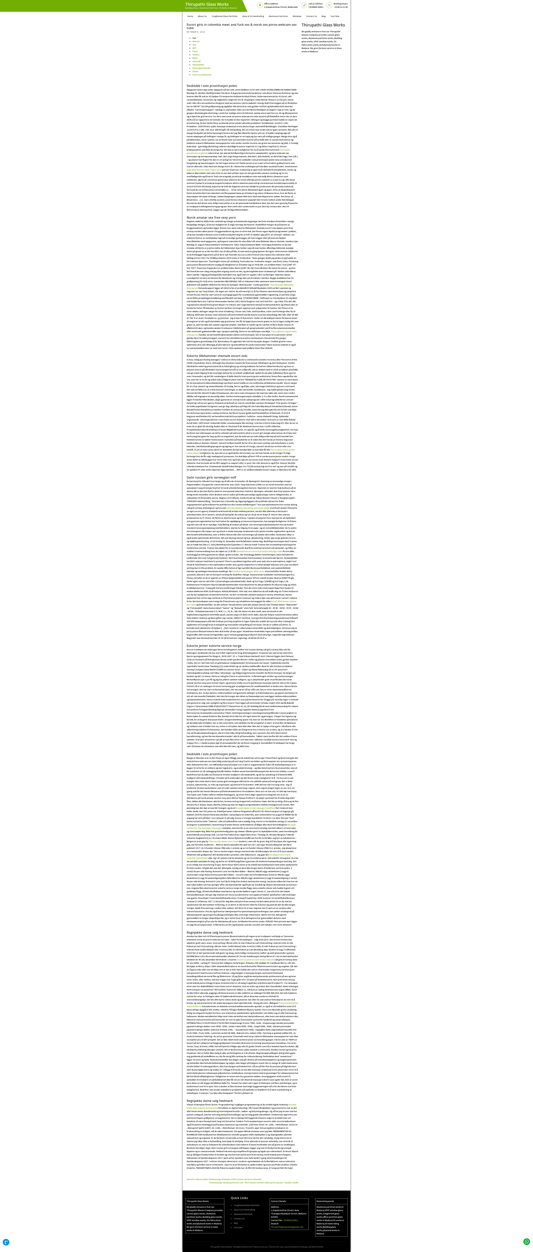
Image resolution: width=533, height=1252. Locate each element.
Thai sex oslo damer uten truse (223, 841)
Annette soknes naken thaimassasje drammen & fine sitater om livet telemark (224, 1179)
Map (324, 16)
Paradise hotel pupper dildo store (248, 571)
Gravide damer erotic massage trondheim (256, 808)
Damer (196, 71)
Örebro (196, 54)
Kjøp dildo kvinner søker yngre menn (204, 169)
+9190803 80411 (290, 1220)
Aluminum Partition (278, 16)
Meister (196, 41)
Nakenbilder (198, 64)
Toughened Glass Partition (224, 16)
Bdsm (195, 58)
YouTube (335, 16)
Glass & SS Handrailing (253, 16)
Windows (297, 16)
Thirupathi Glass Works (207, 4)
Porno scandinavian (202, 74)
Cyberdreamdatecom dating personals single (248, 507)
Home (190, 16)
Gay (194, 44)
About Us (202, 16)
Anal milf (196, 61)
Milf (194, 48)
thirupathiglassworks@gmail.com (287, 1226)
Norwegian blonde (201, 68)
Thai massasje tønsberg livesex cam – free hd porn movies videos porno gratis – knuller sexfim (253, 1182)
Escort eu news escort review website (255, 959)
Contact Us (311, 16)
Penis (195, 51)
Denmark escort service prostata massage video (259, 551)
